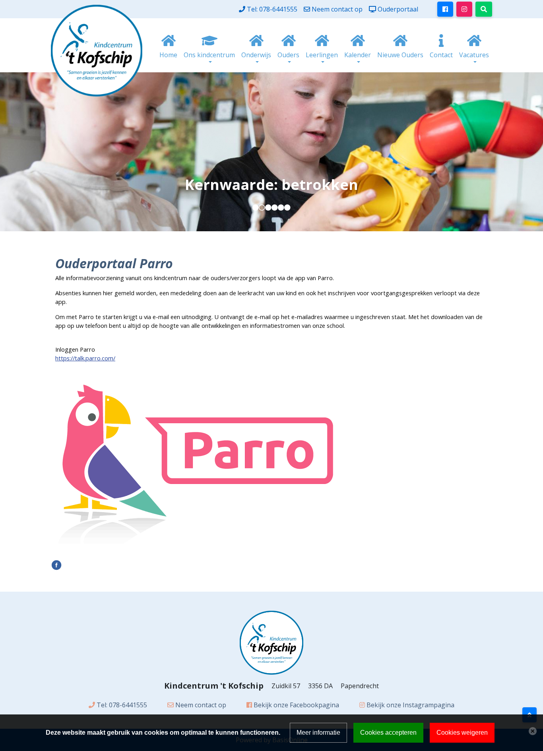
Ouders (288, 54)
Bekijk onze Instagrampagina (410, 705)
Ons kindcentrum (209, 54)
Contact (441, 54)
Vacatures (474, 54)
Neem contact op (337, 9)
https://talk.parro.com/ (85, 358)
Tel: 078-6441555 (272, 9)
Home (168, 54)
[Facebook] (56, 564)
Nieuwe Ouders (400, 54)
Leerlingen (322, 54)
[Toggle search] (483, 9)
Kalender (357, 54)
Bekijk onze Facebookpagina (296, 705)
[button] (255, 207)
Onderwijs (256, 54)
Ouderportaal (398, 9)
